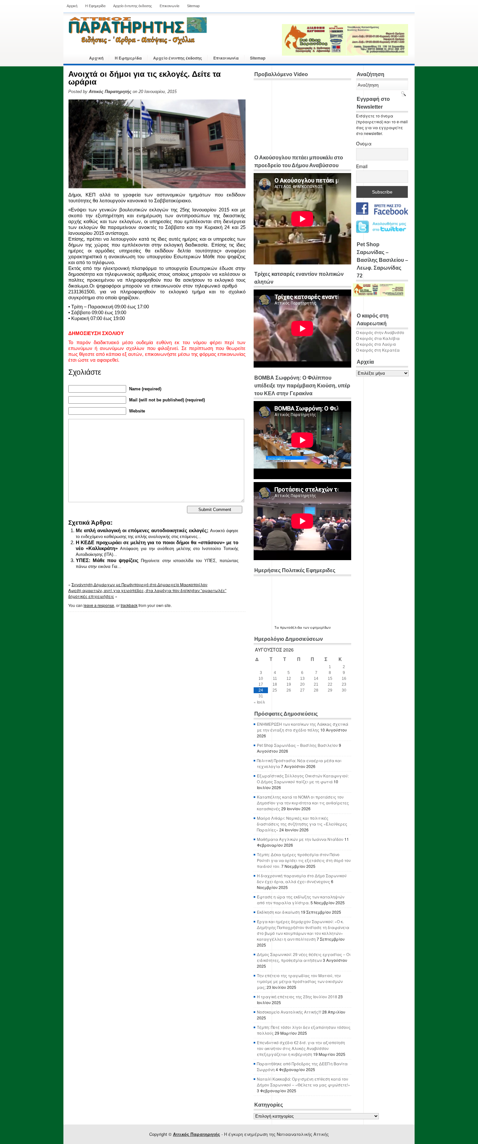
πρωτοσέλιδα (291, 627)
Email (361, 166)
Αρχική (72, 6)
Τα (277, 627)
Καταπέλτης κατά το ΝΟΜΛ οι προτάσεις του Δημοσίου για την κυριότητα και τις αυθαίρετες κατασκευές (303, 802)
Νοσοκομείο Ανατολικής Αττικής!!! (289, 1012)
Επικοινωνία (169, 6)
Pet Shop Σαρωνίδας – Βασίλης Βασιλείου (297, 745)
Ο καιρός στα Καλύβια (378, 338)
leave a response (99, 605)
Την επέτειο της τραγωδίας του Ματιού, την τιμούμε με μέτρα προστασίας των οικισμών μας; (300, 981)
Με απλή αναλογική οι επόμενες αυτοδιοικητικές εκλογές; (142, 530)
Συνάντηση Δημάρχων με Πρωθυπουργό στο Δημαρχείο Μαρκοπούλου (139, 584)
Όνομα (364, 143)
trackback (129, 605)
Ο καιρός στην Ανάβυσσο (380, 332)
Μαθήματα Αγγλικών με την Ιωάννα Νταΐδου (300, 839)
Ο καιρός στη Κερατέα (378, 350)
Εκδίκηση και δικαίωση (278, 912)
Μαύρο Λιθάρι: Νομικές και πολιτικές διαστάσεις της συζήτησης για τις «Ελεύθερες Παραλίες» (302, 823)
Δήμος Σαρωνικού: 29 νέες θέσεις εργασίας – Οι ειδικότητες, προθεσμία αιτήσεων (304, 957)
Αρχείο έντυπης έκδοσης (132, 6)
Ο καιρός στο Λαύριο (376, 344)
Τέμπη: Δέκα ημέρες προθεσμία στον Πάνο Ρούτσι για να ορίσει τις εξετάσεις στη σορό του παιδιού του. (304, 860)
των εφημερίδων (316, 627)
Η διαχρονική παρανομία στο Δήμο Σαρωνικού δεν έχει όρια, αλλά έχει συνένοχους (302, 878)
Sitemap (193, 6)
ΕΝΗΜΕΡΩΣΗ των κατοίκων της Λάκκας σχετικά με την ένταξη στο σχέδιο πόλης (302, 727)
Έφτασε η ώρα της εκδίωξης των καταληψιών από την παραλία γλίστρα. (300, 899)
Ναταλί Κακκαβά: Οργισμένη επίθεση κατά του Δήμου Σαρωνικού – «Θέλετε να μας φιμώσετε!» (303, 1081)
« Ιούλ (259, 702)
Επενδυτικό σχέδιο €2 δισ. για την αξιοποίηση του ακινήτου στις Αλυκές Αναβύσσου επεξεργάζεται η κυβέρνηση (301, 1048)
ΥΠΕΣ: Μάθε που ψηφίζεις (107, 560)
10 (261, 678)
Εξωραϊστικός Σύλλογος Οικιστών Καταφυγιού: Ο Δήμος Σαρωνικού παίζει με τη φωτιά (303, 778)
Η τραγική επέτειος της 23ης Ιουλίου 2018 (297, 996)
